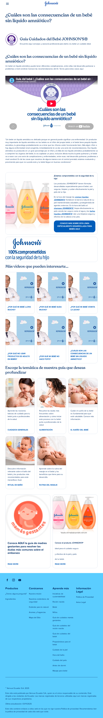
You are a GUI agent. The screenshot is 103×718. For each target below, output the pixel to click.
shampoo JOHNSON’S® (64, 208)
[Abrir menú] (16, 4)
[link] (27, 203)
